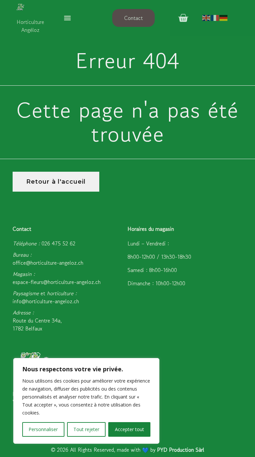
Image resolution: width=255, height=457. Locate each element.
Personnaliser (43, 429)
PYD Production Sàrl (180, 450)
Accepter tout (129, 429)
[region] (86, 401)
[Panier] (183, 18)
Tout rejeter (86, 429)
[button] (67, 18)
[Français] (215, 18)
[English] (206, 18)
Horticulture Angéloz (30, 26)
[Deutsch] (223, 18)
